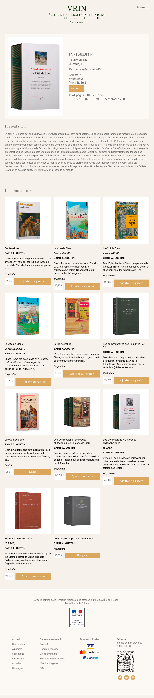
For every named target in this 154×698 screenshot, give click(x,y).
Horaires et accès (49, 649)
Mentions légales (49, 663)
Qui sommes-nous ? (50, 639)
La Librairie (18, 658)
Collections (18, 653)
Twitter (126, 677)
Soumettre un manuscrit (52, 658)
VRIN (76, 14)
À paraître (17, 649)
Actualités (17, 663)
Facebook (120, 677)
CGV (42, 668)
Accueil (16, 639)
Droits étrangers (48, 653)
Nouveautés (18, 644)
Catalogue (17, 668)
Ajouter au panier (32, 281)
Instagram (133, 677)
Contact (44, 644)
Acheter (76, 88)
